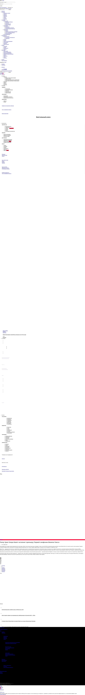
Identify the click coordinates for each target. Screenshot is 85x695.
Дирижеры (9, 421)
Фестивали (9, 423)
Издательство (4, 35)
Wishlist (3, 59)
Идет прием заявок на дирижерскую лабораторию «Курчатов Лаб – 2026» (18, 615)
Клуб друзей (6, 353)
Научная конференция (11, 348)
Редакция (5, 43)
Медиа (5, 101)
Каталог (5, 40)
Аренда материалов (7, 134)
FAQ (0, 630)
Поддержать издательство (10, 37)
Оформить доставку (5, 167)
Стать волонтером (5, 406)
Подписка (5, 666)
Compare (4, 331)
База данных (4, 661)
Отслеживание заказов (5, 168)
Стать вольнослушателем (6, 407)
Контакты (5, 57)
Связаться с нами (5, 413)
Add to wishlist (5, 330)
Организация (6, 636)
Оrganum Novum (8, 78)
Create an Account (8, 8)
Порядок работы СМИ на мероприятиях (10, 385)
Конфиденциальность (5, 172)
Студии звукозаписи (8, 449)
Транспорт (5, 392)
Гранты (6, 445)
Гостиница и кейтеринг (7, 391)
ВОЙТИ (3, 121)
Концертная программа (7, 53)
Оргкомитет (6, 381)
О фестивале (6, 51)
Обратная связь (8, 24)
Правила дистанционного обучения (11, 31)
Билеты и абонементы (7, 52)
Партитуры (9, 427)
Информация (6, 29)
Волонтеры (5, 55)
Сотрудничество (8, 23)
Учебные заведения (8, 436)
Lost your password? (3, 7)
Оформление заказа (3, 671)
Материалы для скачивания (8, 386)
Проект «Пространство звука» (10, 77)
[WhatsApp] (42, 562)
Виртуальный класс (7, 34)
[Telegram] (42, 561)
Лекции (8, 346)
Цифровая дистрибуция (8, 140)
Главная (5, 145)
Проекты (5, 14)
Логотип (5, 18)
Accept (1, 694)
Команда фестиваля (7, 380)
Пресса (5, 17)
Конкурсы (7, 444)
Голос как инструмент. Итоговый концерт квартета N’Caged (15, 626)
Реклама (5, 390)
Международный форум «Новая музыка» (12, 80)
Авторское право (7, 136)
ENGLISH (3, 11)
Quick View (4, 332)
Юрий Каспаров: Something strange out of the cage (14, 334)
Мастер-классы (9, 347)
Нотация (8, 431)
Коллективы (9, 422)
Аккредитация (6, 384)
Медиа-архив (9, 432)
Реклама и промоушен (7, 142)
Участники (5, 341)
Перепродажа (7, 141)
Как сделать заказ (5, 160)
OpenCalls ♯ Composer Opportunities (8, 471)
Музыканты (9, 419)
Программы (7, 437)
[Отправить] (42, 563)
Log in (1, 5)
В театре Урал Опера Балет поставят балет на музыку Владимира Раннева (18, 621)
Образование (6, 25)
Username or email (3, 2)
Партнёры (5, 16)
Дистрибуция (6, 42)
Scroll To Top (2, 692)
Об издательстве (6, 36)
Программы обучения (9, 21)
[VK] (42, 559)
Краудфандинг (4, 660)
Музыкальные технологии (9, 27)
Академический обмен (9, 439)
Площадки (5, 379)
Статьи (8, 429)
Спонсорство (6, 389)
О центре (3, 12)
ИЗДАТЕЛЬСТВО (4, 123)
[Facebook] (42, 558)
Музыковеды (9, 420)
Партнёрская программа (8, 139)
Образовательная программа (10, 654)
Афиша (6, 150)
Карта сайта (2, 627)
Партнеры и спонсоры (7, 351)
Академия (3, 19)
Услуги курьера (4, 166)
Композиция (7, 26)
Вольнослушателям (8, 33)
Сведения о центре (7, 13)
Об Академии (6, 20)
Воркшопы (7, 448)
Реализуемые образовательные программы (12, 642)
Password (1, 3)
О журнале (5, 46)
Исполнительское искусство (10, 28)
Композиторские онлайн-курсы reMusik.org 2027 (13, 609)
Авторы (5, 39)
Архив (5, 56)
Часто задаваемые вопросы (10, 32)
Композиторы (9, 418)
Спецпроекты (6, 48)
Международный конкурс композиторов (12, 79)
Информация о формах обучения (10, 643)
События (6, 30)
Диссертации (9, 430)
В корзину (4, 337)
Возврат (3, 162)
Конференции (7, 440)
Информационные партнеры (8, 352)
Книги (8, 428)
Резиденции (7, 446)
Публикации (7, 38)
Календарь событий (5, 469)
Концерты (5, 340)
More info (4, 694)
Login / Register (4, 60)
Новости (5, 49)
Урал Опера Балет (31, 546)
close (3, 0)
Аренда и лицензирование (8, 41)
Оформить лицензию (7, 135)
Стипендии (7, 438)
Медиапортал (4, 466)
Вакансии (5, 15)
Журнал (3, 45)
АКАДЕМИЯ (3, 85)
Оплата (3, 161)
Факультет (7, 22)
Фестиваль (3, 50)
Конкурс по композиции (8, 343)
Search (10, 9)
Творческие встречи (7, 342)
